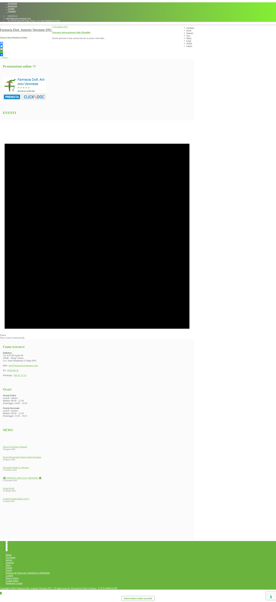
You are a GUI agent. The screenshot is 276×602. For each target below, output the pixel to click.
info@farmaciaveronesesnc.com (18, 18)
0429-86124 (12, 370)
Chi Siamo (10, 557)
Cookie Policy (12, 581)
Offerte (9, 568)
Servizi (9, 560)
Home (8, 555)
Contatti (9, 575)
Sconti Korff (8, 488)
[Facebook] (97, 43)
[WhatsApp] (97, 52)
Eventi (9, 570)
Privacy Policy (12, 578)
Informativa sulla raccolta (138, 598)
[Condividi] (97, 54)
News (5, 57)
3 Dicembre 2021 (60, 27)
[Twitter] (97, 46)
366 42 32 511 (20, 375)
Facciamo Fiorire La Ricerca (16, 467)
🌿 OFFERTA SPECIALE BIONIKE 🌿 (22, 478)
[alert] (97, 230)
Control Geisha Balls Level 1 (16, 499)
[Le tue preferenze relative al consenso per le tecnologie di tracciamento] (271, 597)
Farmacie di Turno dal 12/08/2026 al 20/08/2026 (28, 573)
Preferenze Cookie (14, 583)
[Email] (97, 49)
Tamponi (10, 562)
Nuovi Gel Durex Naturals (15, 447)
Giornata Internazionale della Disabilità (71, 32)
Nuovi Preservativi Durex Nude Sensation (22, 457)
